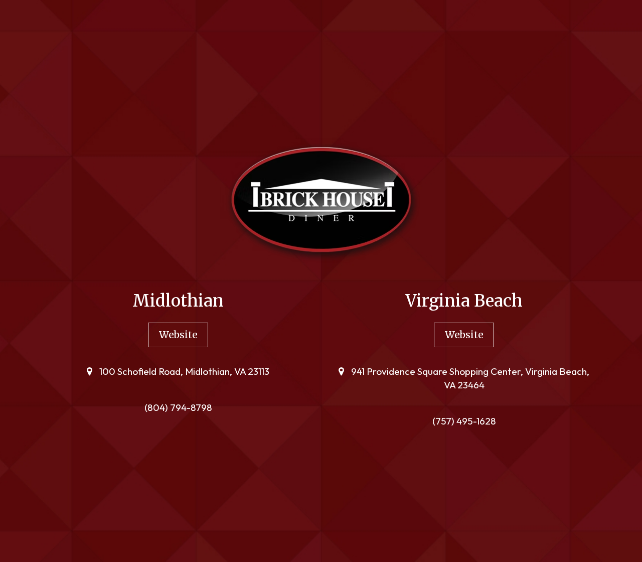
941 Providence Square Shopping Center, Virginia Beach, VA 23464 (469, 378)
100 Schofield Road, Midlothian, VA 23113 (183, 371)
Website (173, 338)
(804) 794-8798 (178, 407)
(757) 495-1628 (464, 421)
